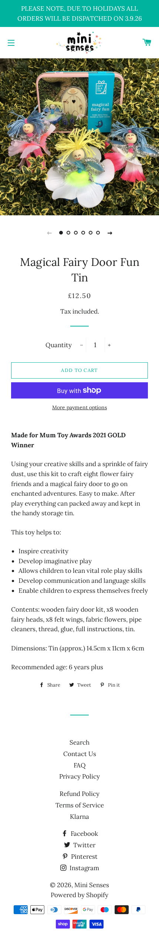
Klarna (79, 817)
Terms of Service (79, 805)
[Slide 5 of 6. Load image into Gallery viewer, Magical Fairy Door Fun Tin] (90, 232)
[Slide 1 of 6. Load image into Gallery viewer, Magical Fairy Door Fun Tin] (61, 232)
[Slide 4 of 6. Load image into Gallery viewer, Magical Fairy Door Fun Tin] (83, 232)
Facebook (83, 834)
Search (79, 742)
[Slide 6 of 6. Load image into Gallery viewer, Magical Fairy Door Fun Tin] (98, 232)
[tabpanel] (79, 136)
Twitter (83, 845)
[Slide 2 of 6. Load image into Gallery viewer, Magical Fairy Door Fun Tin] (68, 232)
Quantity (58, 345)
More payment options (79, 407)
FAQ (80, 765)
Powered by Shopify (79, 895)
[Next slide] (110, 233)
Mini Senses (91, 885)
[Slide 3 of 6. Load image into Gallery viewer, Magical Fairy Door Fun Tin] (76, 232)
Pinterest (84, 856)
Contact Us (79, 754)
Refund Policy (79, 794)
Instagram (83, 868)
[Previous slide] (49, 233)
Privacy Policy (79, 776)
